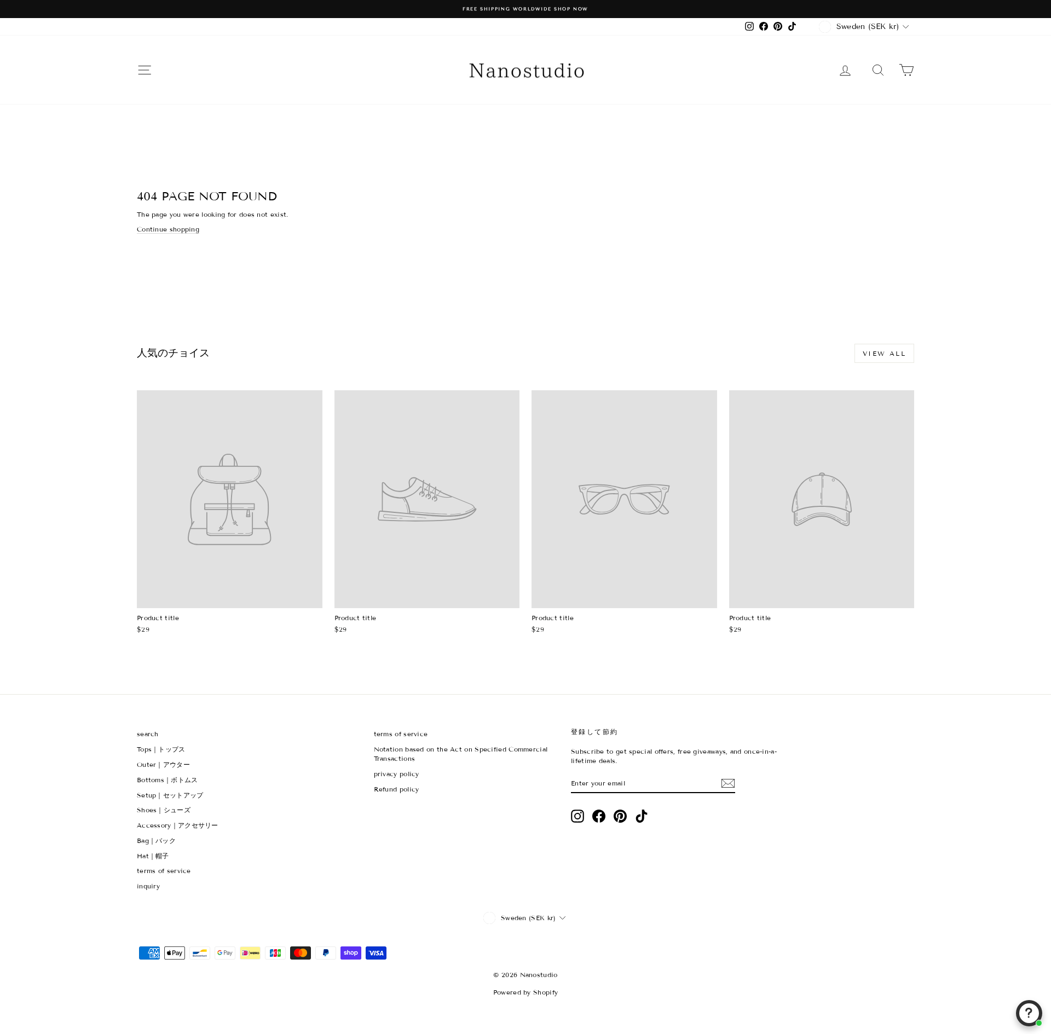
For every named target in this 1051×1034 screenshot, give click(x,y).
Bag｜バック (156, 840)
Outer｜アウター (163, 764)
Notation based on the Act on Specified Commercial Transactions (461, 753)
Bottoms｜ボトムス (167, 780)
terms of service (164, 871)
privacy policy (396, 774)
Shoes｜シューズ (163, 810)
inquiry (148, 886)
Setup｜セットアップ (170, 795)
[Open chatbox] (1029, 1013)
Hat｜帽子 (153, 856)
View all (884, 353)
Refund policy (396, 789)
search (148, 734)
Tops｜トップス (161, 749)
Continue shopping (168, 229)
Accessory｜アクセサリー (177, 825)
